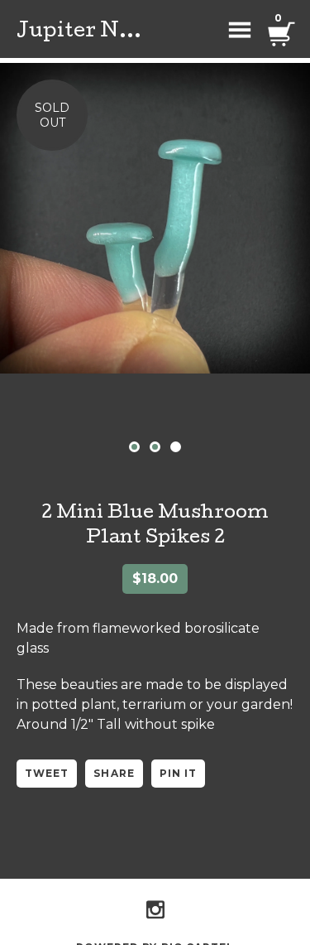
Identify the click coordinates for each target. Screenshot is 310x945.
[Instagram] (155, 909)
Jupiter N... (79, 32)
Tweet (47, 773)
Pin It (178, 773)
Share (113, 773)
